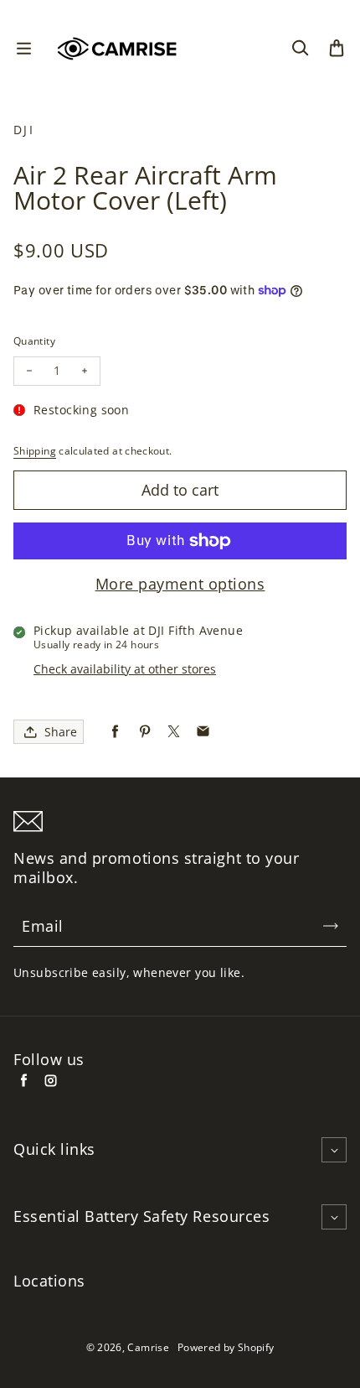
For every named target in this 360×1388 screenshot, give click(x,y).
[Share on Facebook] (115, 731)
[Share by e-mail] (203, 731)
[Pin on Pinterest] (144, 731)
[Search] (300, 49)
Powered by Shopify (225, 1347)
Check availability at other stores (124, 669)
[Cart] (337, 49)
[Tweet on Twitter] (173, 731)
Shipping (34, 451)
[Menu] (23, 49)
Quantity (34, 341)
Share (60, 732)
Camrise (148, 1347)
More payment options (180, 584)
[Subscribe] (330, 926)
